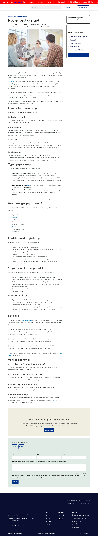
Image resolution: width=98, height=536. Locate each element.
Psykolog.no (9, 2)
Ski (59, 518)
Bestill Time (82, 7)
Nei (22, 446)
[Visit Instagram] (59, 26)
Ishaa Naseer (16, 27)
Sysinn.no (52, 533)
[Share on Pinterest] (62, 26)
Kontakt (48, 521)
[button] (88, 17)
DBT (28, 185)
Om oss (48, 518)
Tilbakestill (17, 531)
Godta (35, 529)
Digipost (76, 527)
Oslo (59, 515)
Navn (13, 454)
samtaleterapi (27, 320)
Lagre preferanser (26, 529)
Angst (14, 227)
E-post (63, 454)
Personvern (87, 533)
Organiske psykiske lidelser (77, 50)
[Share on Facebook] (52, 26)
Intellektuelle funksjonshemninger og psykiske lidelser (76, 43)
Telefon (39, 454)
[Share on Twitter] (55, 26)
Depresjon (15, 217)
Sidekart (80, 533)
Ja (15, 446)
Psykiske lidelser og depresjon (78, 37)
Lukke (5, 531)
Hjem (9, 16)
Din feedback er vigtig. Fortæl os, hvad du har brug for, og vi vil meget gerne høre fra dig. (39, 461)
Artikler (14, 16)
